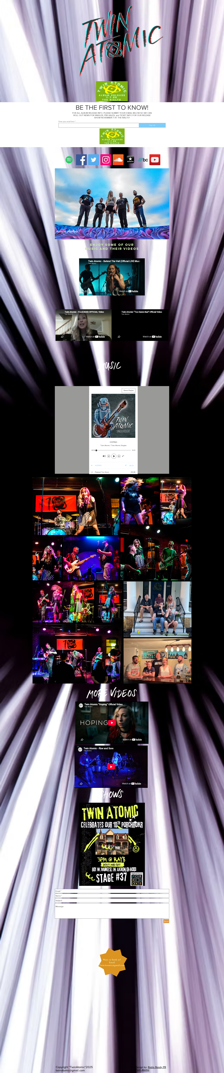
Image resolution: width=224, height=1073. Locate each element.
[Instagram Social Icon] (105, 159)
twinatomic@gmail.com (70, 1070)
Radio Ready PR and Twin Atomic (148, 1068)
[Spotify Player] (79, 373)
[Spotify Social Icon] (69, 159)
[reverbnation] (130, 159)
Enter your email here (66, 121)
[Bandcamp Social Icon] (142, 159)
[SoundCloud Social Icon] (118, 159)
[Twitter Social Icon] (93, 159)
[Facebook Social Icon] (81, 159)
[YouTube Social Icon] (154, 159)
